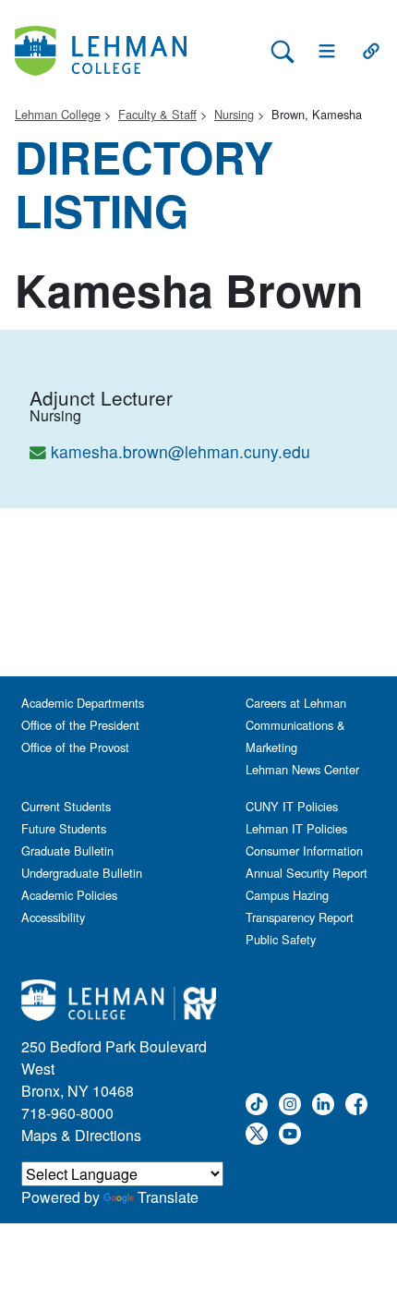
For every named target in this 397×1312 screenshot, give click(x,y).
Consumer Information (304, 850)
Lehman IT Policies (296, 828)
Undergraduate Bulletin (81, 872)
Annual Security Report (306, 872)
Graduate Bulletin (67, 850)
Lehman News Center (302, 769)
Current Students (66, 806)
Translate (168, 1197)
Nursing (234, 114)
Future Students (63, 828)
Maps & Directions (81, 1135)
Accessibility (53, 917)
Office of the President (80, 725)
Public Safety (281, 939)
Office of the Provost (75, 747)
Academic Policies (69, 895)
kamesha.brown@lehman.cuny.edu (180, 451)
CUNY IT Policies (292, 806)
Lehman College (58, 114)
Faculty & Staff (157, 114)
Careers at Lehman (296, 702)
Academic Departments (82, 702)
